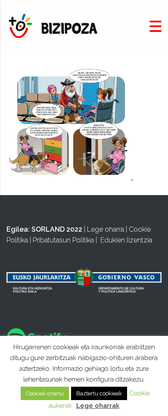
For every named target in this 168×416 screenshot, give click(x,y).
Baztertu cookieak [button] (99, 393)
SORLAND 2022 (56, 229)
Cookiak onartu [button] (45, 393)
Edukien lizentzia (126, 240)
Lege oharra (105, 229)
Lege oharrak (97, 406)
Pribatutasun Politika (63, 240)
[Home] (53, 26)
